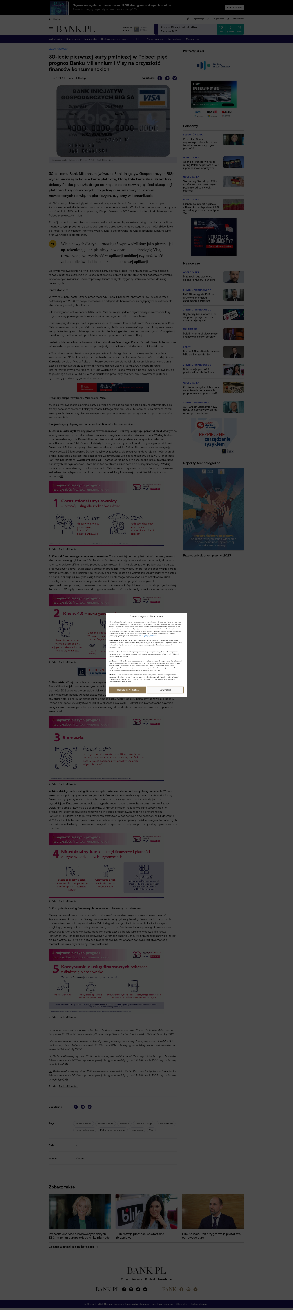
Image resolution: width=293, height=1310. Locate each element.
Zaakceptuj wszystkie (127, 689)
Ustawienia (165, 689)
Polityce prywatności (148, 636)
